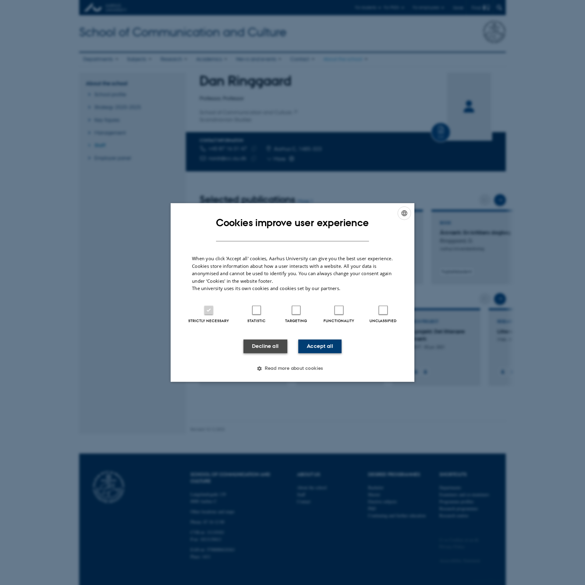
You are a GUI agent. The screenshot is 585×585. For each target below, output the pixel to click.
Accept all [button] (320, 346)
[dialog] (292, 292)
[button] (292, 368)
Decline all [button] (265, 346)
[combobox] (404, 213)
